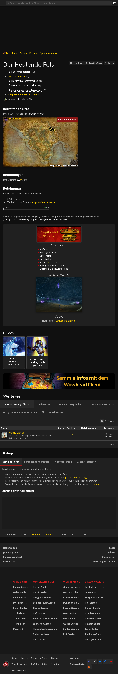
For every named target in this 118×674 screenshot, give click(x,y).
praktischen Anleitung (76, 477)
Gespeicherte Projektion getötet (24, 94)
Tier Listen (19, 623)
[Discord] (89, 661)
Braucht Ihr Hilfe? (20, 658)
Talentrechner (21, 618)
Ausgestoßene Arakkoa (43, 202)
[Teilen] (115, 3)
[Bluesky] (100, 661)
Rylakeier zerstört (17, 76)
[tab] (17, 404)
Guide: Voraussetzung (72, 587)
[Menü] (3, 3)
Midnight (18, 628)
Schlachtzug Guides (21, 613)
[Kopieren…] (102, 421)
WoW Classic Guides (72, 581)
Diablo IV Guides (94, 581)
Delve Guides (20, 592)
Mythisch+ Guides (21, 602)
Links (111, 62)
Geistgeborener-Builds (95, 639)
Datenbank (11, 53)
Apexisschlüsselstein (18, 99)
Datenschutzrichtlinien (78, 664)
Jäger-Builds (91, 628)
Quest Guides (40, 607)
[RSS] (89, 666)
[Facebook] (105, 661)
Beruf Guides (20, 607)
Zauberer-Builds (94, 634)
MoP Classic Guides (44, 581)
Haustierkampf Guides (45, 618)
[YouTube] (110, 661)
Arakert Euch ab (16, 432)
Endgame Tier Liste (95, 597)
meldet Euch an (34, 534)
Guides (111, 552)
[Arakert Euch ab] (4, 435)
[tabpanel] (59, 432)
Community (108, 556)
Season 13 (90, 592)
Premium (55, 664)
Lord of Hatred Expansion (95, 587)
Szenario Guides (42, 623)
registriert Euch (52, 534)
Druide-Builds (92, 613)
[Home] (6, 666)
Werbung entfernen (104, 561)
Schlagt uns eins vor (66, 320)
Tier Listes (91, 602)
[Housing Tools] (11, 552)
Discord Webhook (12, 556)
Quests (23, 53)
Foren (96, 484)
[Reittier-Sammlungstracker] (59, 381)
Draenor (33, 53)
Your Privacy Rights (20, 664)
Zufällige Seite (39, 664)
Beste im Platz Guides (72, 592)
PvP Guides (69, 618)
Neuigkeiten (10, 547)
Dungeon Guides (42, 597)
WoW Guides (20, 581)
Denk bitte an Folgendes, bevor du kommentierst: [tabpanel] (50, 501)
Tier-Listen (39, 639)
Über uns (55, 658)
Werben (74, 658)
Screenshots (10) (59, 274)
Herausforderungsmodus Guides (46, 628)
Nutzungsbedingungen (20, 670)
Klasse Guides (21, 587)
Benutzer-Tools (39, 658)
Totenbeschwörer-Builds (95, 618)
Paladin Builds (92, 623)
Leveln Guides (21, 597)
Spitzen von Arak (48, 53)
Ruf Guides (39, 613)
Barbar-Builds (92, 607)
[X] (94, 661)
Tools (112, 547)
